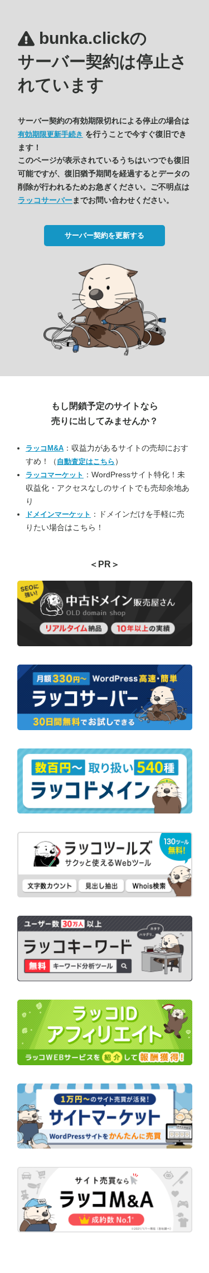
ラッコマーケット (55, 475)
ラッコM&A (45, 448)
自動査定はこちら (86, 461)
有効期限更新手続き (50, 134)
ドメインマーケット (58, 514)
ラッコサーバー (45, 200)
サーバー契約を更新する (104, 235)
